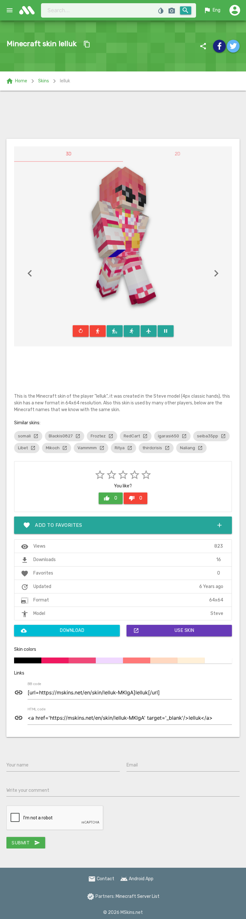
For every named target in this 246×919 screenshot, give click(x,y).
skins (28, 10)
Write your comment (27, 790)
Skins (43, 81)
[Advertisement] (123, 114)
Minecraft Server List (138, 896)
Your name (17, 765)
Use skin (163, 630)
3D (68, 154)
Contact (101, 879)
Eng (211, 10)
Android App (136, 879)
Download (52, 630)
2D (177, 154)
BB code (34, 684)
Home (16, 81)
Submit (26, 843)
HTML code (36, 709)
